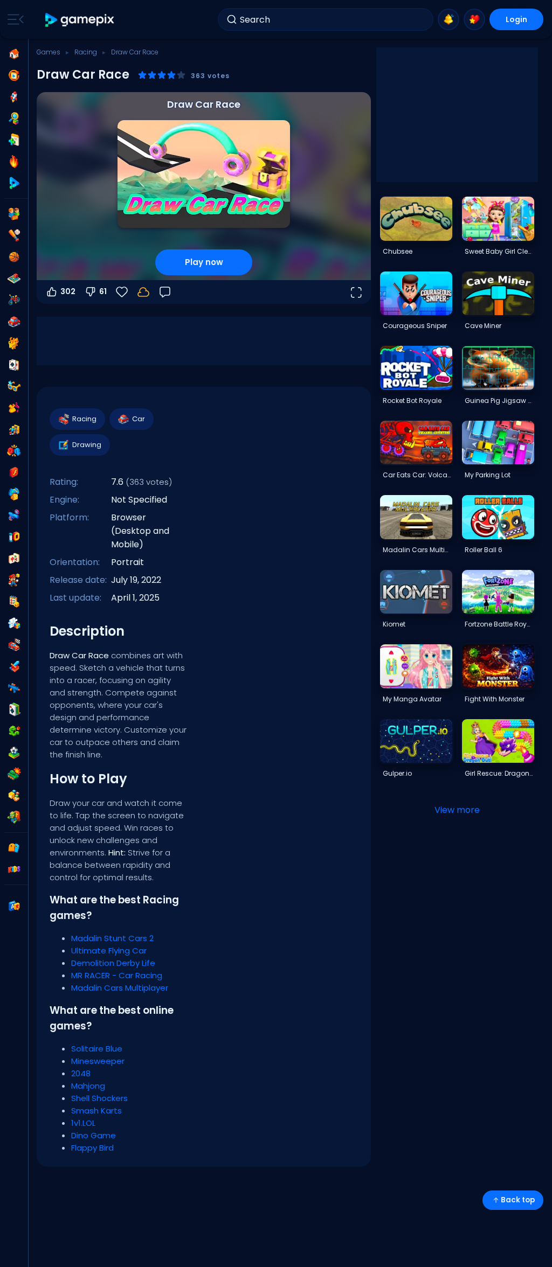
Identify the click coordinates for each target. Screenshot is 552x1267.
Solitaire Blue (96, 1048)
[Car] (14, 321)
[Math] (14, 601)
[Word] (14, 795)
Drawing (86, 445)
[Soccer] (14, 752)
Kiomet (394, 624)
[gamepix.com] (80, 19)
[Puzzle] (14, 623)
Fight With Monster (495, 699)
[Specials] (14, 183)
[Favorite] (474, 19)
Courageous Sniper (415, 325)
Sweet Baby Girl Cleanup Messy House (499, 251)
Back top (518, 1200)
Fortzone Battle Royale (499, 624)
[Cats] (14, 343)
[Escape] (14, 429)
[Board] (14, 278)
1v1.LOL (83, 1123)
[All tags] (14, 848)
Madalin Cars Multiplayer (119, 987)
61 (103, 291)
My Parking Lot (487, 474)
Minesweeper (98, 1061)
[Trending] (14, 161)
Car (138, 419)
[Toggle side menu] (13, 19)
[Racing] (14, 645)
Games (48, 52)
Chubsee (397, 251)
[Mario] (14, 580)
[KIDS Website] (14, 869)
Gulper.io (397, 773)
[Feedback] (164, 292)
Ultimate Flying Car (109, 950)
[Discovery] (14, 118)
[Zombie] (14, 817)
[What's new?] (448, 19)
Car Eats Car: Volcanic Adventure (417, 474)
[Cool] (14, 386)
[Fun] (14, 494)
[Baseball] (14, 235)
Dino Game (93, 1135)
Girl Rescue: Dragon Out (499, 773)
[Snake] (14, 731)
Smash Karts (96, 1110)
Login (516, 19)
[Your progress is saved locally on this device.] (143, 292)
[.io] (14, 537)
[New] (14, 140)
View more (457, 810)
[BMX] (14, 300)
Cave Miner (483, 325)
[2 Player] (14, 214)
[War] (14, 774)
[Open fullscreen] (355, 292)
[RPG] (14, 666)
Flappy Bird (92, 1147)
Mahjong (88, 1085)
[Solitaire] (14, 709)
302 (67, 291)
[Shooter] (14, 688)
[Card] (14, 364)
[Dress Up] (14, 408)
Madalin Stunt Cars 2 (112, 938)
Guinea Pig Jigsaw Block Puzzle (499, 400)
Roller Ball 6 (483, 549)
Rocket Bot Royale (412, 400)
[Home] (14, 54)
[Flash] (14, 472)
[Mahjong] (14, 558)
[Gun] (14, 515)
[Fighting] (14, 451)
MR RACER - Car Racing (116, 975)
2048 (81, 1073)
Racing (85, 52)
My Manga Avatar (412, 699)
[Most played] (14, 97)
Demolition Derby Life (113, 963)
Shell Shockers (99, 1098)
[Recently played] (14, 75)
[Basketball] (14, 257)
